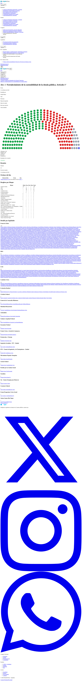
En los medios (6, 674)
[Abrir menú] (2, 67)
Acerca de (6, 64)
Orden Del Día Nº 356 (5, 179)
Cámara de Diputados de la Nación (12, 80)
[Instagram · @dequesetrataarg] (41, 570)
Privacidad (10, 679)
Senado (4, 657)
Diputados (5, 656)
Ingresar (2, 65)
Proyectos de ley (6, 658)
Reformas (2, 64)
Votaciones (21, 80)
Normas (2, 47)
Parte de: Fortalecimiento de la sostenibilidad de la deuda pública (14, 81)
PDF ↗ (20, 179)
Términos (6, 679)
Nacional (2, 5)
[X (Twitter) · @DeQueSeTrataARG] (41, 489)
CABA (2, 37)
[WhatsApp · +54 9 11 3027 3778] (41, 652)
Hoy (1, 3)
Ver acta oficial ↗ (4, 403)
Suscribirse (6, 65)
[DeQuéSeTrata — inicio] (5, 1)
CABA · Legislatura (7, 664)
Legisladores (5, 659)
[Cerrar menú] (10, 69)
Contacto (5, 675)
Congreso (2, 80)
